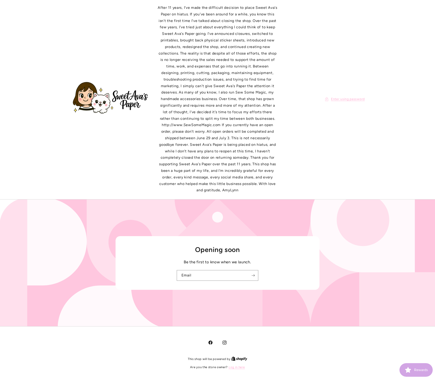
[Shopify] (239, 359)
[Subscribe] (253, 275)
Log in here (237, 367)
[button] (345, 99)
